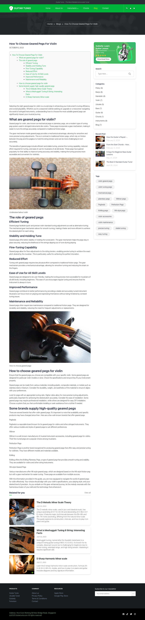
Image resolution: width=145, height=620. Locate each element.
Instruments (72, 8)
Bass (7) (99, 108)
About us (35, 593)
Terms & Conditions (39, 598)
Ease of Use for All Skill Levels (37, 74)
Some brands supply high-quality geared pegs (36, 86)
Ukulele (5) (100, 104)
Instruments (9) (101, 121)
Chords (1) (100, 117)
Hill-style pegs (119, 210)
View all (87, 492)
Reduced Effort (31, 71)
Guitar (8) (99, 112)
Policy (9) (99, 88)
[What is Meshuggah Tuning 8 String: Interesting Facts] (21, 540)
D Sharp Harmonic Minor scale (37, 97)
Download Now (103, 59)
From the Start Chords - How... (118, 145)
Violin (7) (99, 100)
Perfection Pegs (117, 205)
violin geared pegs (105, 181)
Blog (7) (99, 125)
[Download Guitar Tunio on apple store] (130, 8)
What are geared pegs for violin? (31, 58)
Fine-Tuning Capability (34, 69)
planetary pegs (104, 199)
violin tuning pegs (105, 187)
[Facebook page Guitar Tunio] (123, 614)
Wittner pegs (121, 199)
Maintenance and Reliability (36, 79)
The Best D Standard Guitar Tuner (119, 162)
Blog (95, 8)
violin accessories (105, 216)
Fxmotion (12, 601)
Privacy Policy (37, 596)
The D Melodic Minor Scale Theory (39, 89)
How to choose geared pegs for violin (33, 83)
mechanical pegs (104, 193)
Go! (133, 594)
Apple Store (58, 593)
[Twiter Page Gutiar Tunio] (131, 614)
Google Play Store (61, 596)
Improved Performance (34, 77)
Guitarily (12, 598)
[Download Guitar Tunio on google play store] (134, 8)
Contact (105, 8)
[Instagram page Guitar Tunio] (135, 614)
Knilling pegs (103, 210)
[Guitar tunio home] (20, 8)
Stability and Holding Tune (36, 66)
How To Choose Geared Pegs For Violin (81, 24)
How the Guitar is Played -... (117, 137)
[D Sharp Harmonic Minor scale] (21, 564)
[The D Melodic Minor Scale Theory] (21, 512)
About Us (59, 8)
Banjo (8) (99, 92)
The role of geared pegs (28, 60)
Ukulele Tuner (14, 596)
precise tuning (103, 228)
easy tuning (102, 234)
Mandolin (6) (100, 96)
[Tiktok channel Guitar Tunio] (127, 614)
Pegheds (101, 205)
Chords (86, 8)
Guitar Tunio (14, 593)
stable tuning (121, 228)
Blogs (58, 24)
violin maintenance (105, 222)
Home (48, 8)
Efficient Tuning (32, 63)
